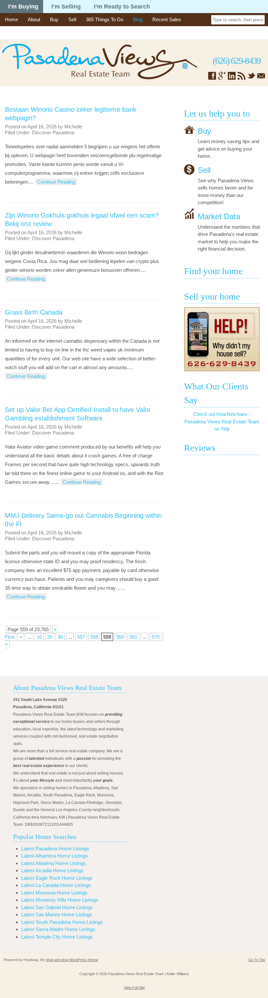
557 (81, 637)
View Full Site (134, 988)
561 (133, 637)
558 (94, 637)
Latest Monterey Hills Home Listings (59, 900)
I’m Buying (23, 6)
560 (120, 637)
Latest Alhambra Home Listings (54, 856)
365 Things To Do (104, 19)
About (34, 19)
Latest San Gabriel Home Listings (57, 907)
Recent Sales (166, 19)
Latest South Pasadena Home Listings (62, 922)
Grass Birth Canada (33, 312)
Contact (13, 32)
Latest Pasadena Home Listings (55, 848)
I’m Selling (66, 6)
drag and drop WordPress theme (72, 960)
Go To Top (256, 960)
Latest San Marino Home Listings (56, 914)
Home (11, 19)
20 (49, 637)
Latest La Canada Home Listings (56, 885)
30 (60, 637)
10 (39, 637)
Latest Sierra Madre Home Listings (58, 929)
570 (155, 637)
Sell (72, 19)
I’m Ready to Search (122, 6)
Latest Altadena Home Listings (53, 863)
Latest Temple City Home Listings (57, 937)
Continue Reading (56, 182)
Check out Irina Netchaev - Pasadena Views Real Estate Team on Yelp (222, 421)
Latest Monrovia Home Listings (54, 892)
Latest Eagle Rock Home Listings (56, 878)
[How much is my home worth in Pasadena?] (222, 339)
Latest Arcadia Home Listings (52, 870)
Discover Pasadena (53, 132)
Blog (137, 19)
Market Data (219, 216)
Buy (54, 19)
